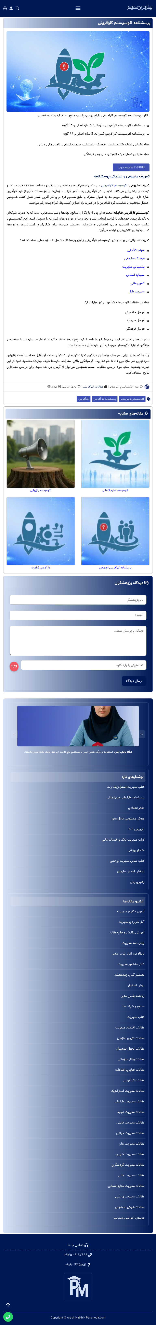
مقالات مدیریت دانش (130, 1122)
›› (14, 734)
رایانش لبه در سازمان (130, 871)
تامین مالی (138, 283)
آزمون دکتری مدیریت (130, 911)
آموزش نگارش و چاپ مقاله (127, 932)
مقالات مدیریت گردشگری (128, 1164)
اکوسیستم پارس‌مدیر (132, 399)
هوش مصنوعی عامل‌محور (127, 818)
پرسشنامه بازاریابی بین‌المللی (125, 797)
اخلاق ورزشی (136, 850)
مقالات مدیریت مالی (131, 1175)
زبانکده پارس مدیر (132, 995)
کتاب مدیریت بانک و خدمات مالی (123, 839)
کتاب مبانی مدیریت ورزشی (127, 860)
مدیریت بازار (137, 291)
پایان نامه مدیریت (133, 943)
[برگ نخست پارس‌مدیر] (140, 10)
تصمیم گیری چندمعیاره (129, 974)
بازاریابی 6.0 (136, 829)
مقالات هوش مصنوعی (129, 1207)
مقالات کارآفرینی (93, 386)
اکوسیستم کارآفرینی (114, 185)
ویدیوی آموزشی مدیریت (129, 1217)
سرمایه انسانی (135, 274)
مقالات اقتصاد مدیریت (129, 1027)
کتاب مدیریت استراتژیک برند (125, 786)
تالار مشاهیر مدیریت (131, 964)
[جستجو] (17, 8)
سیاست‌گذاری (136, 250)
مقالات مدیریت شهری (130, 1154)
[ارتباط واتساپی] (8, 1317)
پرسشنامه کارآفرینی (105, 399)
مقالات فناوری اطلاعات (129, 1069)
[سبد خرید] (5, 8)
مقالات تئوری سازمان (130, 1038)
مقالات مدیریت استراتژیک (127, 1090)
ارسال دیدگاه (134, 680)
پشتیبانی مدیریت (133, 266)
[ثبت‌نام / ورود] (11, 8)
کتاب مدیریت (135, 1017)
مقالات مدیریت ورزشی (129, 1196)
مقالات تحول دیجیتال (130, 1048)
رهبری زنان (137, 881)
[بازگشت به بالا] (8, 1305)
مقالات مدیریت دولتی (130, 1133)
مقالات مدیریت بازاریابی (129, 1101)
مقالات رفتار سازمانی (131, 1059)
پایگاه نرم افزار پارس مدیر (128, 953)
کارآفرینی (83, 399)
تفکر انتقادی (136, 808)
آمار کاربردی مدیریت (131, 921)
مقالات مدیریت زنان (131, 1143)
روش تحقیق (136, 985)
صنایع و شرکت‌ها (133, 1006)
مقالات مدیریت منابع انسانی (126, 1186)
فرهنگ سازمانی (134, 258)
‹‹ (141, 734)
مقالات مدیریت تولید (130, 1112)
